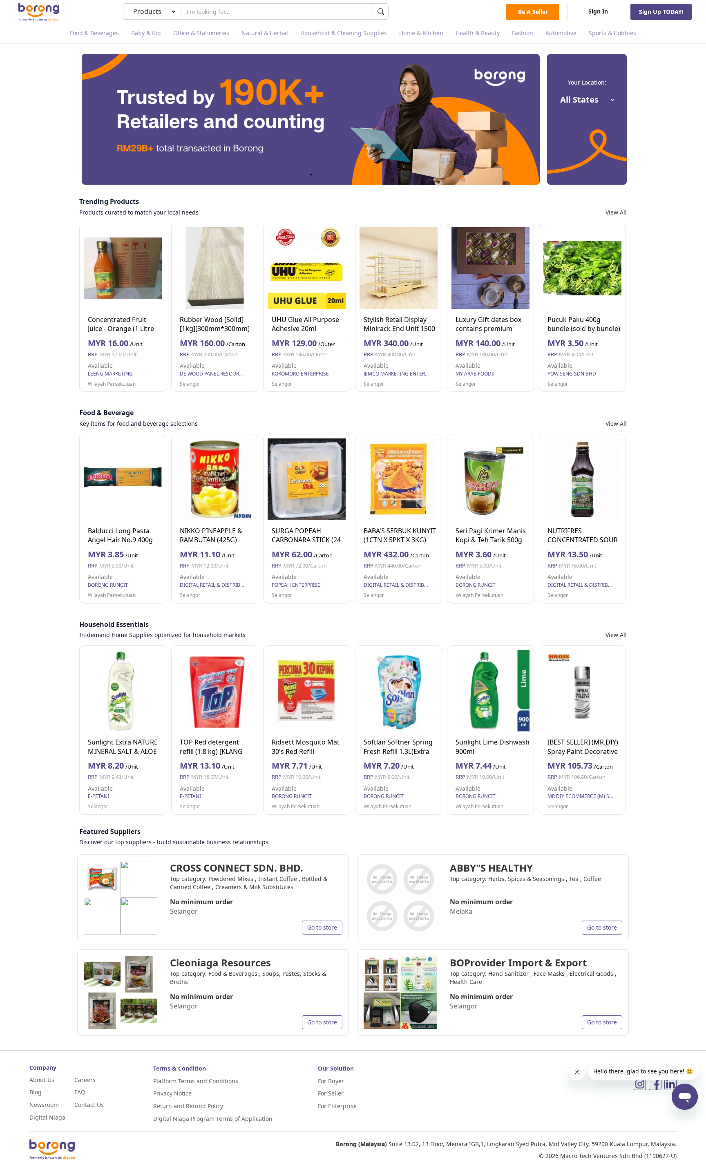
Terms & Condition (179, 1068)
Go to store (322, 927)
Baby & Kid (146, 33)
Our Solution (336, 1068)
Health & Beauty (478, 33)
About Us (41, 1080)
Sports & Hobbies (612, 33)
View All (616, 212)
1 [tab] (311, 174)
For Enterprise (337, 1106)
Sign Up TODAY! (661, 12)
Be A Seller (533, 12)
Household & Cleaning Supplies (343, 33)
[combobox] (277, 11)
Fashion (522, 33)
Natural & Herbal (264, 33)
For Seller (331, 1093)
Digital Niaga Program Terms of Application (213, 1118)
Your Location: (587, 82)
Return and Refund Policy (188, 1106)
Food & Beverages (94, 33)
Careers (85, 1080)
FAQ (79, 1092)
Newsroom (44, 1105)
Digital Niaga (47, 1117)
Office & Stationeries (201, 33)
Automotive (560, 33)
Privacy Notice (172, 1093)
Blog (35, 1092)
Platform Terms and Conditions (195, 1081)
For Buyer (331, 1081)
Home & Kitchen (421, 33)
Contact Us (89, 1105)
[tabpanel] (311, 119)
